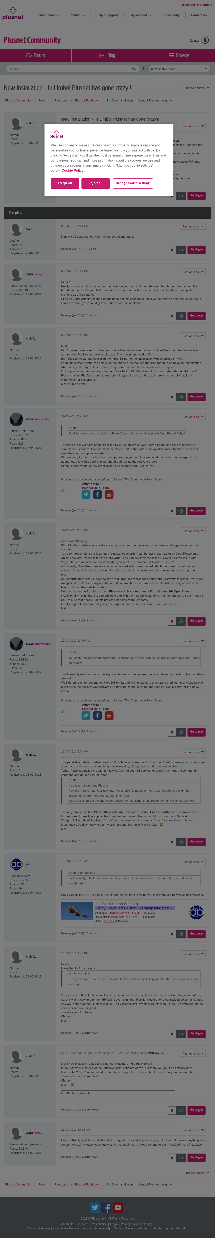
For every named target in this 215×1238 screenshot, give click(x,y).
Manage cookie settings (133, 183)
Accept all (65, 183)
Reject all (96, 183)
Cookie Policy (73, 170)
